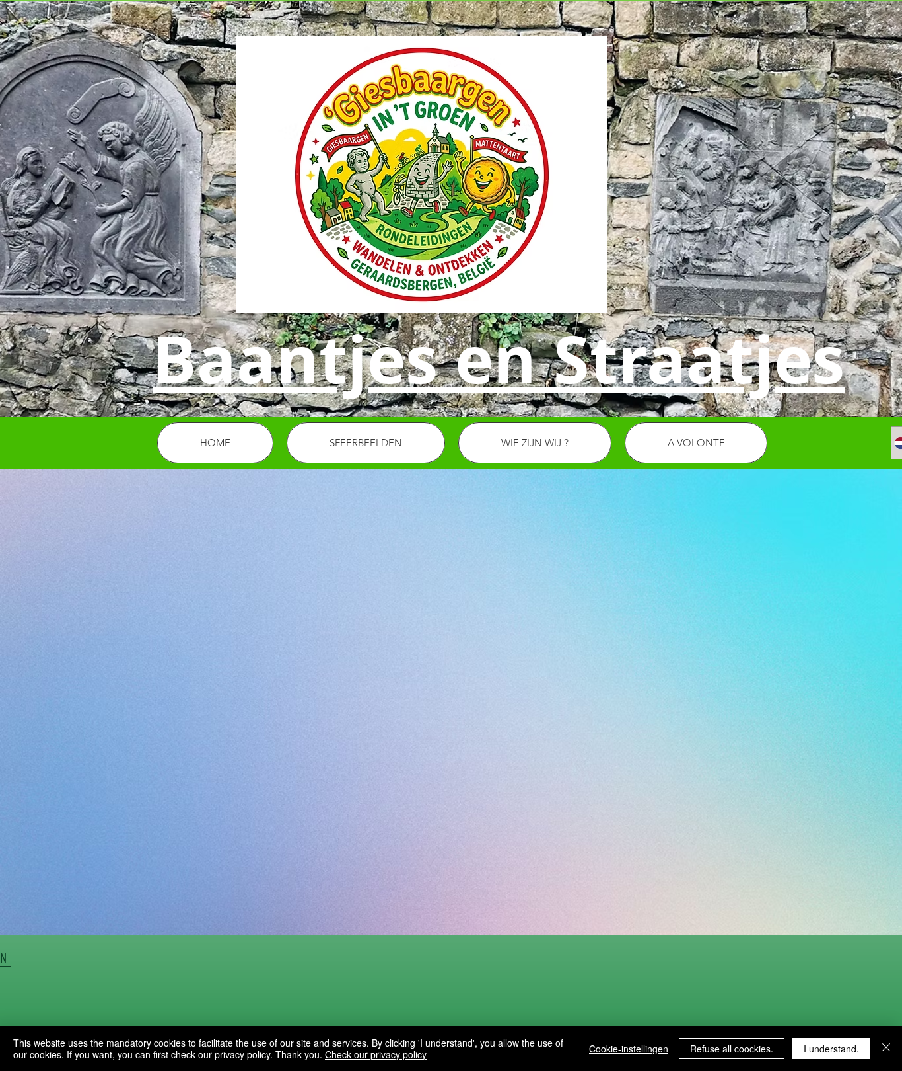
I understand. (831, 1048)
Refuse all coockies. (731, 1048)
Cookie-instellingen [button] (628, 1048)
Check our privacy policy (376, 1054)
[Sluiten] (886, 1048)
